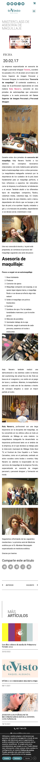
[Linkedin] (15, 3)
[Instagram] (19, 3)
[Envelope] (22, 3)
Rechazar (17, 758)
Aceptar (6, 758)
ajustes (28, 754)
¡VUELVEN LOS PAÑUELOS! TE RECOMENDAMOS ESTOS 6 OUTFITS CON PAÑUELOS (18, 717)
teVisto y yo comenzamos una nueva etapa (19, 681)
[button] (34, 11)
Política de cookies (27, 750)
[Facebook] (8, 3)
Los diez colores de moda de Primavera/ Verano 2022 (19, 645)
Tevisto (27, 70)
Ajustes (27, 758)
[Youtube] (11, 3)
